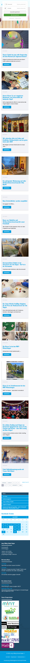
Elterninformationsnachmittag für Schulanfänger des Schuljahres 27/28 (15, 590)
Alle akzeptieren (15, 15)
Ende (20, 485)
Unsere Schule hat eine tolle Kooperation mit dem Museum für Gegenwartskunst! (15, 56)
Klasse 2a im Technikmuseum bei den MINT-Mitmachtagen (14, 386)
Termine (5, 496)
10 (7, 527)
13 (18, 527)
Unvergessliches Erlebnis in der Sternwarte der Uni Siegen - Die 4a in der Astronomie (14, 264)
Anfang (4, 482)
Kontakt (8, 657)
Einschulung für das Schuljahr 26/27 (11, 586)
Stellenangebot (7, 499)
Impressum (14, 657)
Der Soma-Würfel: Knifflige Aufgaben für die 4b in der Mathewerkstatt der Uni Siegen (15, 305)
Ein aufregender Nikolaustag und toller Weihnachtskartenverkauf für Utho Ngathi (14, 182)
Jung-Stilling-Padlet (8, 502)
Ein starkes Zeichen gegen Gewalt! (11, 574)
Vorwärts (15, 485)
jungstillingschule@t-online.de (9, 554)
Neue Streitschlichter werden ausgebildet (15, 201)
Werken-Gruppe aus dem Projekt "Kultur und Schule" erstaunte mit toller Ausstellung (14, 570)
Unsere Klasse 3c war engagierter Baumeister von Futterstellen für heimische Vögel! (13, 97)
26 (15, 532)
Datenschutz (21, 657)
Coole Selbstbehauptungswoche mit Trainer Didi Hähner (13, 470)
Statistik (9, 8)
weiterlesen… (7, 64)
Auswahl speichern (15, 12)
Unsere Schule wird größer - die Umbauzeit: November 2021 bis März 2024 (14, 507)
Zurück (10, 482)
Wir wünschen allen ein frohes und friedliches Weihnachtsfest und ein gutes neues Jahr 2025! (15, 140)
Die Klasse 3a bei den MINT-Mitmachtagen (11, 347)
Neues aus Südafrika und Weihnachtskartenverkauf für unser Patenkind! (14, 222)
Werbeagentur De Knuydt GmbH (18, 660)
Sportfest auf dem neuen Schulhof (11, 565)
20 (19, 529)
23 (3, 532)
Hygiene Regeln (7, 504)
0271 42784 (8, 551)
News (4, 494)
